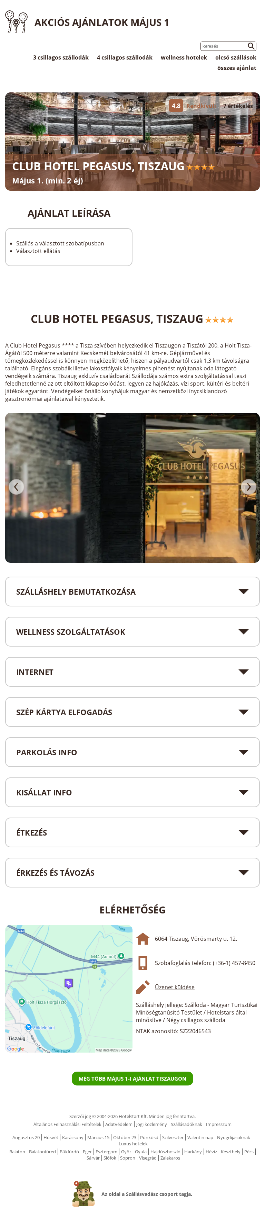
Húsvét (50, 1137)
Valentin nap (200, 1137)
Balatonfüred (42, 1151)
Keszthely (231, 1151)
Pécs (249, 1151)
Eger (87, 1151)
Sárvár (93, 1158)
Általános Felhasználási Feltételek (67, 1124)
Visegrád (148, 1158)
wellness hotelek (184, 57)
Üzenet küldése (175, 987)
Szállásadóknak (186, 1124)
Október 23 (124, 1137)
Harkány (193, 1151)
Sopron (127, 1158)
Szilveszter (173, 1137)
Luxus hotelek (133, 1144)
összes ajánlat (236, 68)
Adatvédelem (118, 1124)
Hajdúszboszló (165, 1151)
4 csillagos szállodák (125, 57)
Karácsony (73, 1137)
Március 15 (98, 1137)
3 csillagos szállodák (61, 57)
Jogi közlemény (151, 1124)
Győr (126, 1151)
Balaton (17, 1151)
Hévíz (211, 1151)
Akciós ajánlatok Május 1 (102, 22)
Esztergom (106, 1151)
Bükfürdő (69, 1151)
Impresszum (219, 1124)
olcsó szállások (235, 57)
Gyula (141, 1151)
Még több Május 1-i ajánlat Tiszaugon (132, 1078)
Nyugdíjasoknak (233, 1137)
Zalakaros (170, 1158)
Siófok (110, 1158)
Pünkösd (149, 1137)
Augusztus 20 (26, 1137)
